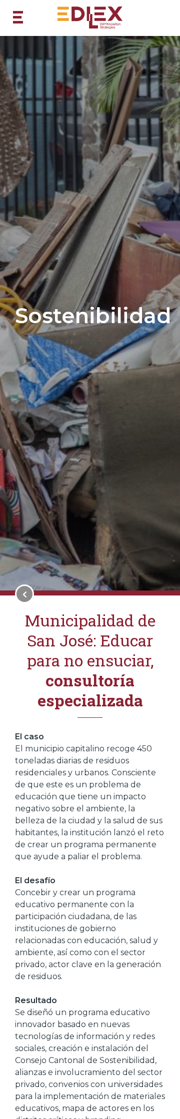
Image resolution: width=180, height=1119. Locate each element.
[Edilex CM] (90, 18)
